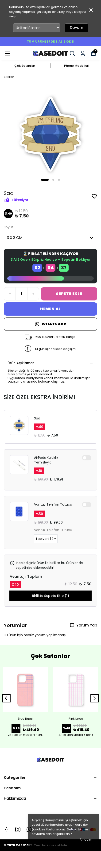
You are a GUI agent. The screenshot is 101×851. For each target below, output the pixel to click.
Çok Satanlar (24, 65)
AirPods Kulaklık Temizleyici (46, 460)
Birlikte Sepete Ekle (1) (50, 595)
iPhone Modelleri (76, 65)
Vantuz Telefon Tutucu (53, 504)
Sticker (9, 77)
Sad (37, 418)
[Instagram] (18, 829)
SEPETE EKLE (69, 293)
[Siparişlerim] (83, 53)
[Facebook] (6, 829)
